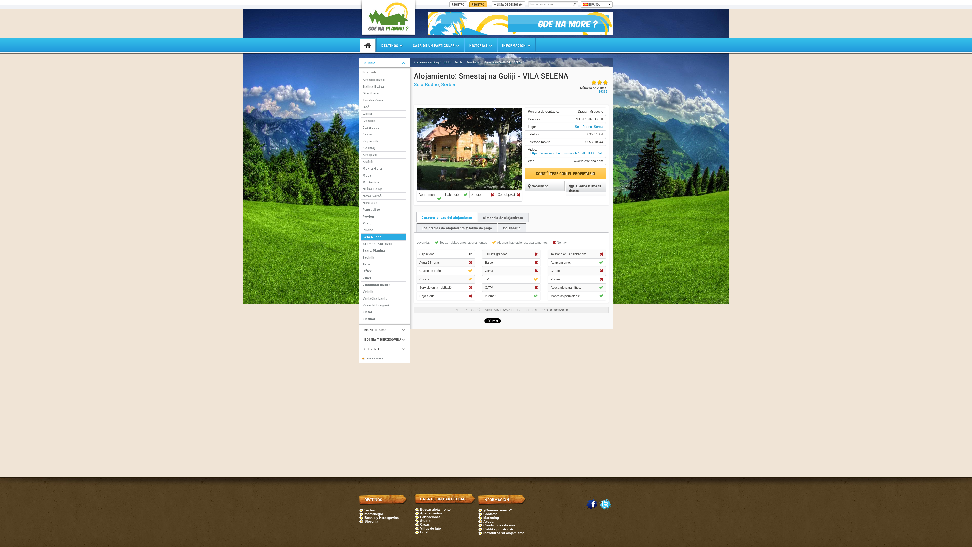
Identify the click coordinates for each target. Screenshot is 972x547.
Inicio (447, 62)
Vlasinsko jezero (377, 285)
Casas (425, 524)
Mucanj (369, 175)
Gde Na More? (374, 358)
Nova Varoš (372, 196)
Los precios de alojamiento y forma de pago (457, 228)
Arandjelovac (374, 80)
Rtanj (367, 223)
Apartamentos (431, 513)
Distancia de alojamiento (503, 217)
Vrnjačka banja (375, 298)
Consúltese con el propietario (565, 174)
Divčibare (371, 93)
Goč (366, 107)
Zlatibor (369, 319)
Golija (367, 114)
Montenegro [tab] (375, 329)
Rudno (368, 230)
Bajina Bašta (373, 86)
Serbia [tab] (369, 62)
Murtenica (371, 182)
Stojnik (368, 257)
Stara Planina (374, 250)
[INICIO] (367, 45)
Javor (367, 134)
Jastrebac (371, 127)
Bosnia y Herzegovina (381, 518)
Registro (478, 4)
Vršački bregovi (376, 305)
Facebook (592, 504)
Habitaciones (430, 517)
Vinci (367, 278)
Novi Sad (370, 203)
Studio (425, 521)
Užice (367, 271)
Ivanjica (369, 121)
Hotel (424, 532)
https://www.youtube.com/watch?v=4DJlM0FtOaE (566, 153)
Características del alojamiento (447, 217)
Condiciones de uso (499, 525)
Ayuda (488, 521)
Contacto (490, 514)
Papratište (371, 209)
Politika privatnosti (498, 529)
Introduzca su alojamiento (503, 533)
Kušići (368, 162)
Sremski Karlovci (377, 244)
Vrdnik (368, 292)
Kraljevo (370, 155)
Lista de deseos (510, 4)
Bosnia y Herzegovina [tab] (382, 339)
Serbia (458, 62)
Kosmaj (369, 148)
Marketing (491, 518)
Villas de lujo (430, 528)
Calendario (512, 228)
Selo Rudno (372, 237)
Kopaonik (370, 141)
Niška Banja (373, 189)
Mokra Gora (372, 168)
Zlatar (368, 312)
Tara (366, 264)
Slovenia (371, 521)
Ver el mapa (540, 186)
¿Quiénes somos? (497, 510)
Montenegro (373, 514)
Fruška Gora (373, 100)
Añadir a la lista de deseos (585, 188)
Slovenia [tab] (372, 349)
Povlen (368, 216)
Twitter (605, 504)
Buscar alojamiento (435, 509)
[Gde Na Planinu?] (388, 32)
